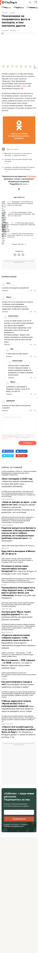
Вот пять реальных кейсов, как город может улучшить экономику (17, 616)
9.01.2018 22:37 (15, 384)
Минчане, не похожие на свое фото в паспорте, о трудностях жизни (18, 154)
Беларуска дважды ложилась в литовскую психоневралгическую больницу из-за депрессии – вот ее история (19, 507)
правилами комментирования (22, 437)
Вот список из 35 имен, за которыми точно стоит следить (19, 570)
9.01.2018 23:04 (17, 362)
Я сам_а (4, 584)
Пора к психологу (7, 499)
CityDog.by (31, 176)
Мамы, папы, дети (7, 632)
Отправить (27, 443)
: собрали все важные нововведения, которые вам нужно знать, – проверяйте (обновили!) (17, 482)
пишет (24, 86)
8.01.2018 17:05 (10, 299)
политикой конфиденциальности (10, 436)
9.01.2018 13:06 (14, 351)
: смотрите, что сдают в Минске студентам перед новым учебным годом (18, 664)
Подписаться (19, 819)
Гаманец (4, 679)
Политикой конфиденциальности (13, 826)
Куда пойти (5, 548)
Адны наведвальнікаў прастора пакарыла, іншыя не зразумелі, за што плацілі (18, 706)
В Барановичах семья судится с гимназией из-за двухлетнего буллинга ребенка (18, 641)
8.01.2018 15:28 (10, 285)
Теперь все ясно (7, 609)
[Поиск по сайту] (30, 2)
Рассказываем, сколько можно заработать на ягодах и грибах (18, 684)
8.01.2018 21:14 (10, 402)
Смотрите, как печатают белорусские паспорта (18, 160)
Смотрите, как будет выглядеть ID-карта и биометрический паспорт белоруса (19, 168)
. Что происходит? (19, 534)
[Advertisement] (20, 266)
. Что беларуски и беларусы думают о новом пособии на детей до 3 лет (18, 732)
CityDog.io (5, 30)
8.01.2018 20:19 (12, 318)
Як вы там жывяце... (8, 525)
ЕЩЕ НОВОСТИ (19, 197)
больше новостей (18, 244)
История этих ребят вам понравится (19, 592)
